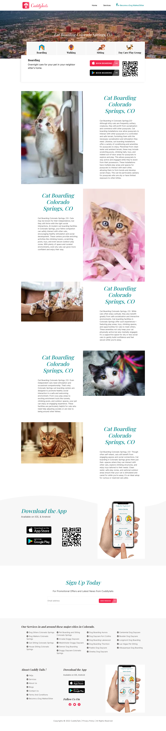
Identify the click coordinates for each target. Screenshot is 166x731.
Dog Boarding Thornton (99, 644)
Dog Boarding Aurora (98, 632)
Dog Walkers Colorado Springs (37, 637)
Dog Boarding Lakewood (100, 640)
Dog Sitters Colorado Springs (41, 632)
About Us (32, 683)
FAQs (30, 675)
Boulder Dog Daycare (128, 636)
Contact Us (33, 691)
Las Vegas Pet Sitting (128, 644)
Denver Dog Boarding (68, 646)
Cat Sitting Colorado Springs (41, 643)
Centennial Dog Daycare (129, 632)
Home (95, 5)
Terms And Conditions (38, 695)
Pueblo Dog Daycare (98, 648)
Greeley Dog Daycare (98, 651)
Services (107, 5)
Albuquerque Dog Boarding (131, 648)
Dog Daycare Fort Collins (100, 636)
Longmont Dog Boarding (129, 640)
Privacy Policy (88, 721)
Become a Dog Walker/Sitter (132, 5)
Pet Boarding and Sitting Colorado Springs (68, 633)
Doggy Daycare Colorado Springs (69, 651)
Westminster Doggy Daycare (71, 643)
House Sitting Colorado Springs (38, 647)
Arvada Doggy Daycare (68, 639)
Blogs (31, 687)
